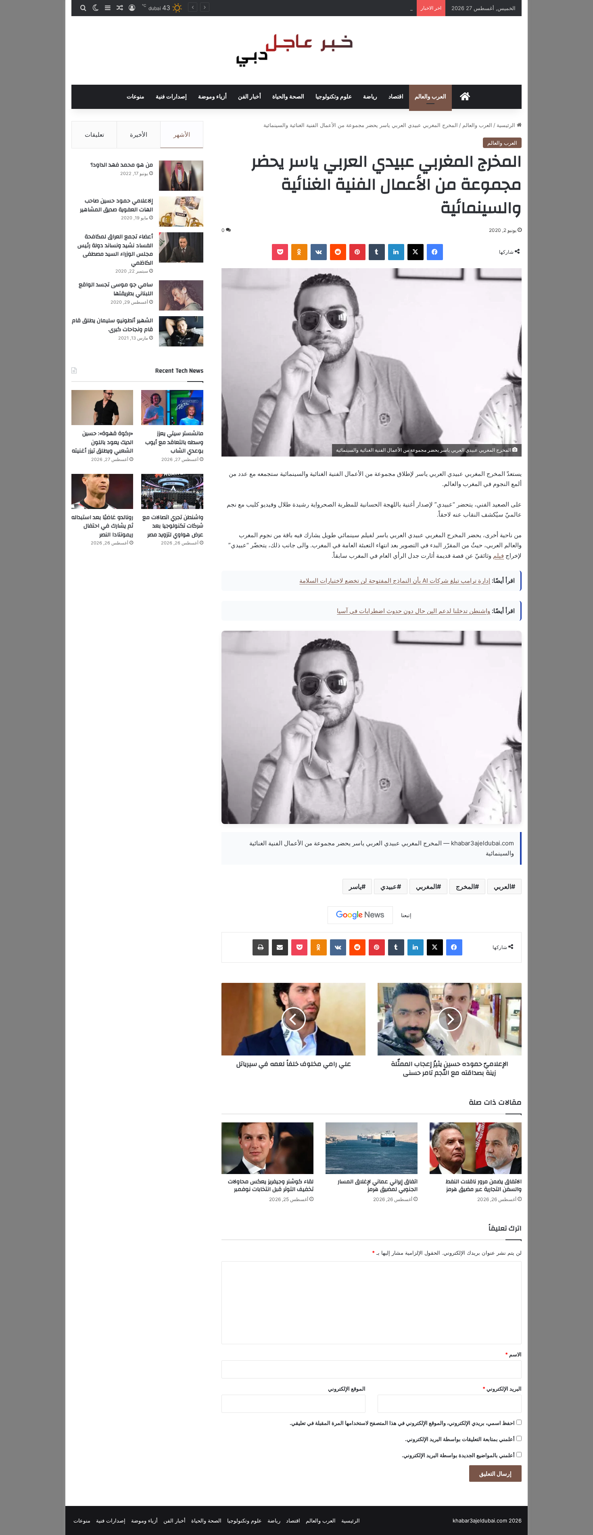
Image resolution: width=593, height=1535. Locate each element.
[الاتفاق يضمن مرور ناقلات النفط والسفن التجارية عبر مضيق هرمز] (476, 1148)
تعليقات (94, 134)
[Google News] (360, 915)
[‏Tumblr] (377, 252)
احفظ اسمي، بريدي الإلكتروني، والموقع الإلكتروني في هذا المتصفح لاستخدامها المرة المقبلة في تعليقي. (402, 1423)
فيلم (498, 555)
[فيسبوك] (435, 252)
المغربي (426, 886)
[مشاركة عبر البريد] (280, 947)
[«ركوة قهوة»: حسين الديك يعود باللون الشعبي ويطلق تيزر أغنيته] (102, 407)
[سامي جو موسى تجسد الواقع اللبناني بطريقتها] (181, 295)
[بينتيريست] (357, 252)
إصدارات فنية (171, 97)
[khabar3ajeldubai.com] (296, 50)
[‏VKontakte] (319, 252)
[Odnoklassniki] (299, 252)
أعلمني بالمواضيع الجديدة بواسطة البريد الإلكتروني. (458, 1455)
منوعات (135, 97)
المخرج (465, 886)
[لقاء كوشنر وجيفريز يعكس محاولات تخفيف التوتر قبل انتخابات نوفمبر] (267, 1148)
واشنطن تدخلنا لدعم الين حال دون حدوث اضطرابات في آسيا (413, 611)
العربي (502, 886)
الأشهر (181, 134)
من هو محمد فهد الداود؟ (121, 165)
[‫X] (415, 252)
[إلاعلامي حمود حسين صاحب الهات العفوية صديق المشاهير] (181, 211)
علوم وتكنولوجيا (333, 97)
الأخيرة (138, 134)
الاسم (513, 1354)
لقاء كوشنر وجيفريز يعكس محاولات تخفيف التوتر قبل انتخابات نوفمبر (270, 1185)
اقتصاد (395, 97)
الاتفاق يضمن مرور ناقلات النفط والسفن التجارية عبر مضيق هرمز (484, 1185)
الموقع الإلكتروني (346, 1388)
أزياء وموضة (212, 97)
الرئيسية (507, 125)
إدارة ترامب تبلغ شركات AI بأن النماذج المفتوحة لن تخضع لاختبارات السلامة (394, 580)
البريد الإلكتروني (502, 1388)
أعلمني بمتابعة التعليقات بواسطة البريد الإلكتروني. (460, 1439)
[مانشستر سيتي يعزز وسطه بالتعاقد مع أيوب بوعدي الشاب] (172, 407)
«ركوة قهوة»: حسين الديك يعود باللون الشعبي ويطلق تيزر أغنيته (341, 8)
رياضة (370, 97)
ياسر (355, 886)
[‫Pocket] (280, 252)
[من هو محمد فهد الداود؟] (181, 176)
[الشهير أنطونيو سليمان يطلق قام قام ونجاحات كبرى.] (181, 331)
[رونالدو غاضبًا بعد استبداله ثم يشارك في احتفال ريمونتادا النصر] (102, 491)
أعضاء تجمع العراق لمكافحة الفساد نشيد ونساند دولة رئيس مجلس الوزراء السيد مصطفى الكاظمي (115, 250)
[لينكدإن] (396, 252)
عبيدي (388, 886)
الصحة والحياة (288, 97)
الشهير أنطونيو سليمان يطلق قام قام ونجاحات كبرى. (112, 325)
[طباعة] (261, 947)
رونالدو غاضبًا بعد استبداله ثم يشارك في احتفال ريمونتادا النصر (102, 526)
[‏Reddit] (338, 252)
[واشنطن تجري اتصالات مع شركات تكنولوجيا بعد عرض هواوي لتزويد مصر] (172, 491)
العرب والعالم (430, 97)
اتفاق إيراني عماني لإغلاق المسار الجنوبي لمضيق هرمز (378, 1185)
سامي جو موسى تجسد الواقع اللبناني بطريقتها (116, 289)
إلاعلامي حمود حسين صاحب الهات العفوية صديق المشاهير (116, 205)
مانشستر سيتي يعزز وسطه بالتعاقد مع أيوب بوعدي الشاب (174, 442)
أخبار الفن (249, 97)
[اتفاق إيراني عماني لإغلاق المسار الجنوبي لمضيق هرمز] (372, 1148)
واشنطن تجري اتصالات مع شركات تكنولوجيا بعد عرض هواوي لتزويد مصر (172, 526)
